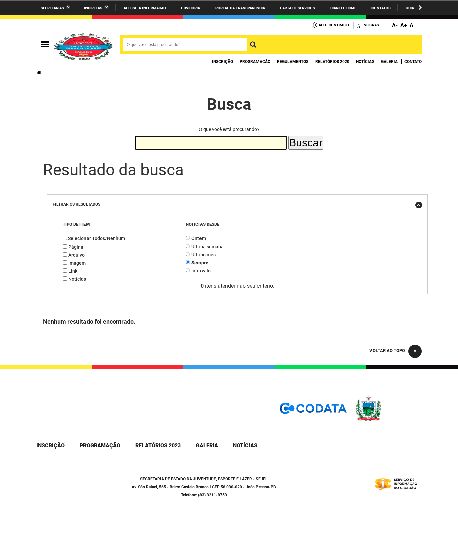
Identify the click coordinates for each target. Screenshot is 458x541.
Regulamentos (292, 61)
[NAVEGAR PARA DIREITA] (420, 7)
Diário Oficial (343, 8)
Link (72, 271)
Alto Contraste (334, 25)
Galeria (389, 61)
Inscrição (222, 61)
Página (75, 247)
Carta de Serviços (297, 8)
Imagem (77, 263)
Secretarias (52, 8)
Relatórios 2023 (158, 445)
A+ (403, 25)
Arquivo (76, 255)
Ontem (198, 238)
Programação (255, 61)
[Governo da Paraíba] (388, 420)
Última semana (207, 246)
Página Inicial (39, 72)
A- (395, 25)
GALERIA (207, 445)
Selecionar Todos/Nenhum (96, 238)
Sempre (199, 262)
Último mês (203, 254)
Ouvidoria (190, 8)
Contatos (381, 8)
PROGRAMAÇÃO (100, 445)
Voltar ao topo (387, 350)
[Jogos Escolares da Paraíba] (83, 44)
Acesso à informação (145, 8)
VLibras (371, 25)
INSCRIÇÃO (50, 445)
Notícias (365, 61)
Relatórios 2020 (332, 61)
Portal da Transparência (240, 8)
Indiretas (93, 8)
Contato (413, 61)
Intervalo (201, 270)
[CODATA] (313, 411)
